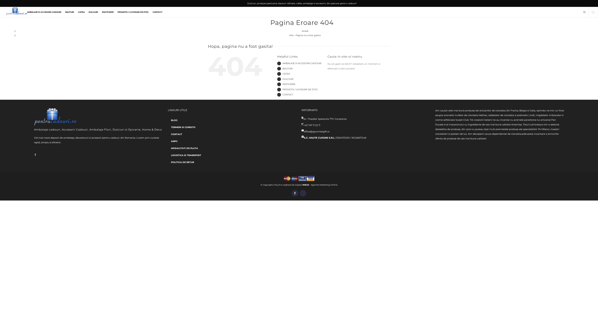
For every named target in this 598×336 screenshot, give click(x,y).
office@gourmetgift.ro (317, 131)
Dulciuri (287, 79)
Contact (287, 94)
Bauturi (287, 68)
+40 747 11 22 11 (311, 125)
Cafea (286, 73)
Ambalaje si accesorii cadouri (301, 63)
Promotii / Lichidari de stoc (300, 89)
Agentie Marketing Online (324, 185)
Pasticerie (288, 84)
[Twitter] (40, 155)
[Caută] (593, 12)
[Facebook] (35, 155)
